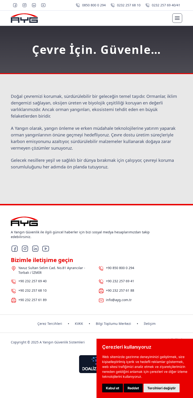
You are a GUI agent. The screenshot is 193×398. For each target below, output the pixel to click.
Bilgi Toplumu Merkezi (113, 323)
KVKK (79, 323)
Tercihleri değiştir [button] (161, 388)
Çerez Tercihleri (49, 323)
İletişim (150, 323)
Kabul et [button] (112, 388)
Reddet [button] (133, 388)
